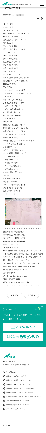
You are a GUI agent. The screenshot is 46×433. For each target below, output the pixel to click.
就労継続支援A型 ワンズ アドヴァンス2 (19, 384)
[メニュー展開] (42, 4)
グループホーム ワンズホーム (16, 409)
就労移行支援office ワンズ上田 (16, 376)
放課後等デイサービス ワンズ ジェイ (18, 400)
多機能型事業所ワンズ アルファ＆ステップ (20, 392)
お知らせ (20, 15)
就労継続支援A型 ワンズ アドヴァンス (19, 380)
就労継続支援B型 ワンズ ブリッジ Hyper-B (20, 388)
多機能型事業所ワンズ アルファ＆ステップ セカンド (23, 396)
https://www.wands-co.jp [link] (19, 282)
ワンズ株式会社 (11, 372)
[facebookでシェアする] (42, 19)
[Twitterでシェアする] (38, 19)
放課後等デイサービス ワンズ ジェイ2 (19, 405)
